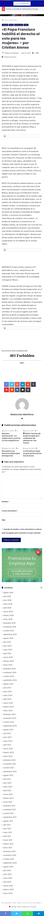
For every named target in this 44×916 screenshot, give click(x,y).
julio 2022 (7, 779)
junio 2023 (7, 737)
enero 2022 (7, 802)
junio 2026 (7, 600)
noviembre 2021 (9, 810)
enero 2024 (7, 711)
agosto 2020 (8, 867)
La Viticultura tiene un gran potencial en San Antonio (32, 453)
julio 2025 (7, 642)
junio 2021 (7, 829)
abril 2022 (7, 790)
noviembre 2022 (9, 764)
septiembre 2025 (10, 634)
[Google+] (17, 384)
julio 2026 (7, 596)
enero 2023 (7, 756)
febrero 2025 (8, 661)
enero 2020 (7, 893)
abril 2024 (7, 699)
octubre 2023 (8, 722)
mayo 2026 (7, 604)
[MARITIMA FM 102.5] (22, 4)
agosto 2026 (8, 593)
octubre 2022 (8, 768)
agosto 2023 (8, 730)
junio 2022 (7, 783)
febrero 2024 (8, 707)
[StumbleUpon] (28, 384)
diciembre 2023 (9, 714)
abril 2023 (7, 745)
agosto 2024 (8, 684)
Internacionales (18, 25)
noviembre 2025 (9, 627)
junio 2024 (7, 691)
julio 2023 (7, 733)
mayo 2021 (7, 832)
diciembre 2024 (9, 669)
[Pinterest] (6, 389)
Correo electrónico (10, 511)
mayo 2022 (7, 787)
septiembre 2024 (10, 680)
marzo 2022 (8, 794)
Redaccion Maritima (12, 53)
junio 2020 (7, 874)
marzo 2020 (8, 886)
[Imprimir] (28, 389)
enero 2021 (7, 848)
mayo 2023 (7, 741)
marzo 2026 (8, 612)
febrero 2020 (8, 889)
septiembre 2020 (10, 863)
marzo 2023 (8, 749)
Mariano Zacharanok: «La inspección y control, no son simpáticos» (11, 437)
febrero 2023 (8, 752)
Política (26, 25)
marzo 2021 (7, 840)
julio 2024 (7, 688)
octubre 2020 (8, 859)
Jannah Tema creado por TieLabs (23, 907)
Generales (13, 20)
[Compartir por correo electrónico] (22, 389)
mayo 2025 (7, 650)
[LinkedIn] (22, 384)
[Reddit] (11, 389)
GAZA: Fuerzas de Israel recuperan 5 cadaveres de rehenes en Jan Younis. (32, 438)
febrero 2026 (8, 615)
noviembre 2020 (9, 855)
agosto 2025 (8, 638)
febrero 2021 (8, 844)
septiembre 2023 (10, 726)
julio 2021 (7, 825)
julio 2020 (7, 870)
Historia (11, 25)
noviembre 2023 (9, 718)
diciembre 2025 (9, 623)
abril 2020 (7, 882)
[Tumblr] (33, 384)
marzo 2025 (8, 657)
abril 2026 (7, 608)
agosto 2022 (8, 775)
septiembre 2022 (10, 771)
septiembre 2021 (9, 817)
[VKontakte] (17, 389)
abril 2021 (7, 836)
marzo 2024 (8, 703)
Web (3, 520)
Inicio (5, 20)
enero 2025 (7, 665)
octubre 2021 (8, 813)
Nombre (5, 502)
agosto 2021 (8, 821)
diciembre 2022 (9, 760)
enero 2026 (7, 619)
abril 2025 (7, 653)
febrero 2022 (8, 798)
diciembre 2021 (9, 806)
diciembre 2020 (9, 851)
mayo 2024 (7, 695)
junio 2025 (7, 646)
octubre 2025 (8, 631)
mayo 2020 (7, 878)
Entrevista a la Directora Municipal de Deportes (11, 453)
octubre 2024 (8, 676)
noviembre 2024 (9, 672)
